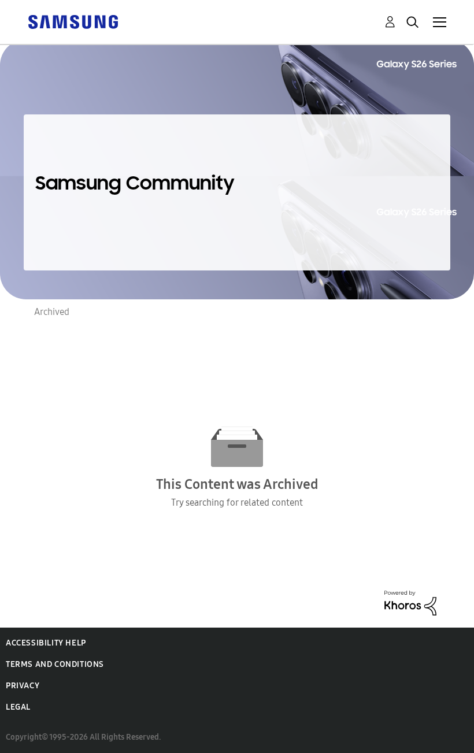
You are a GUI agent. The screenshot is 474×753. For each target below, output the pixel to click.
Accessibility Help (46, 643)
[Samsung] (73, 21)
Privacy (22, 686)
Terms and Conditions (55, 664)
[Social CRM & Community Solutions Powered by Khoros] (410, 601)
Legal (18, 707)
